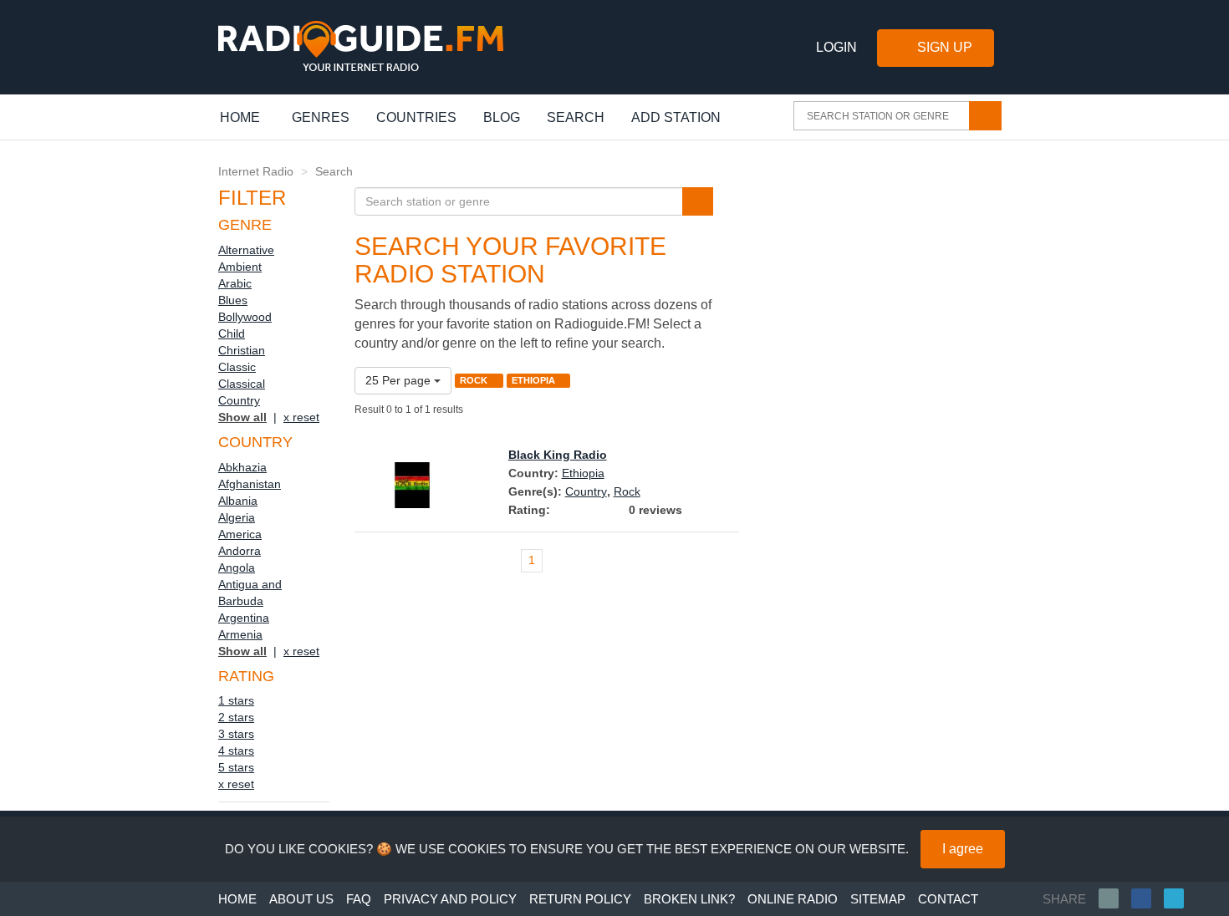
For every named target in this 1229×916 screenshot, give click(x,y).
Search (575, 117)
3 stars (236, 733)
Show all (242, 417)
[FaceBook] (1147, 898)
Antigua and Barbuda (250, 593)
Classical (241, 383)
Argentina (243, 617)
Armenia (240, 634)
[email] (1115, 898)
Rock (627, 491)
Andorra (239, 550)
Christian (241, 350)
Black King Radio (557, 454)
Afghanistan (249, 484)
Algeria (236, 517)
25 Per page (399, 380)
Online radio (792, 899)
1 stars (236, 700)
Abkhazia (242, 467)
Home (249, 117)
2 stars (236, 717)
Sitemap (877, 899)
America (240, 534)
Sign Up (944, 47)
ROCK (475, 380)
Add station (676, 117)
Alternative (246, 250)
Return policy (580, 899)
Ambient (240, 266)
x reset (301, 417)
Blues (232, 300)
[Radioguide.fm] (360, 46)
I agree (962, 849)
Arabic (235, 283)
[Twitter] (1180, 898)
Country (239, 400)
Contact (948, 899)
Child (231, 333)
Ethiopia (583, 473)
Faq (358, 899)
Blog (501, 117)
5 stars (236, 767)
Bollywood (245, 316)
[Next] (723, 561)
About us (301, 899)
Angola (236, 567)
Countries (416, 117)
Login (836, 47)
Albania (238, 500)
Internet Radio (255, 171)
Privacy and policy (450, 899)
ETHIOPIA (535, 380)
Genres (320, 117)
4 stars (236, 750)
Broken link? (689, 899)
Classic (237, 367)
